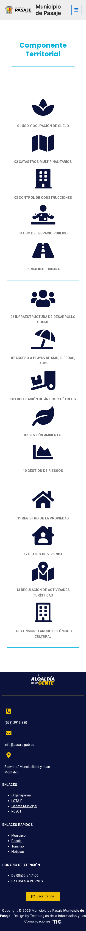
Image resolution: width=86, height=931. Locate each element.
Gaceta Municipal (24, 806)
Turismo (17, 846)
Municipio (18, 835)
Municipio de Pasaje (48, 9)
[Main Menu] (76, 10)
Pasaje (16, 841)
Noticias (17, 852)
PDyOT (16, 811)
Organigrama (21, 795)
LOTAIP (16, 801)
